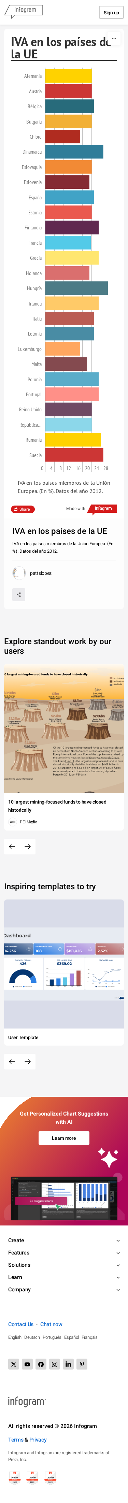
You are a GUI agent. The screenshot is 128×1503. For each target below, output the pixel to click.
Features (18, 1252)
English (15, 1337)
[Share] (18, 594)
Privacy (38, 1439)
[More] (114, 38)
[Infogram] (23, 12)
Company (19, 1289)
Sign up (111, 12)
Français (90, 1337)
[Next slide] (27, 846)
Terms (16, 1439)
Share (24, 509)
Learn (15, 1277)
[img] (68, 76)
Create (16, 1240)
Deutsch (32, 1337)
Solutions (19, 1265)
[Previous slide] (11, 846)
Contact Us (20, 1324)
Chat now (51, 1324)
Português (52, 1337)
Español (71, 1337)
